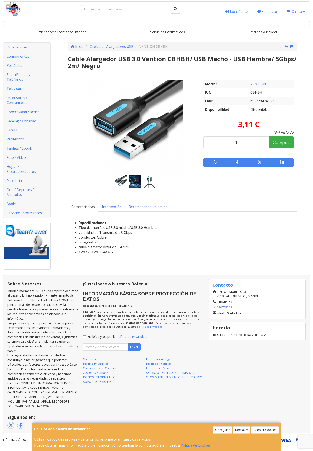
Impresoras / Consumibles (17, 100)
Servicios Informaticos (167, 32)
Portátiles (14, 65)
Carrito (297, 12)
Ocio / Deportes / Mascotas (20, 192)
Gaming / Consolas (22, 121)
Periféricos (15, 139)
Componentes (18, 56)
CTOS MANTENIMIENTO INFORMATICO (174, 377)
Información (112, 206)
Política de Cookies (196, 445)
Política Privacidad (95, 364)
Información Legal (158, 359)
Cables (12, 130)
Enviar (134, 347)
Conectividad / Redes (23, 111)
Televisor (14, 88)
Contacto (269, 12)
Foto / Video (16, 157)
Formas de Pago (157, 368)
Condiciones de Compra (99, 368)
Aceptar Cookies (265, 430)
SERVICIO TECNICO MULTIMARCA (170, 373)
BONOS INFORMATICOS (100, 377)
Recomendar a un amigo (148, 206)
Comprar (281, 142)
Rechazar (241, 430)
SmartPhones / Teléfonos (18, 77)
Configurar (222, 430)
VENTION (258, 83)
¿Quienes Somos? (95, 373)
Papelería (14, 180)
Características (83, 206)
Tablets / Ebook (19, 148)
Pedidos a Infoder (263, 32)
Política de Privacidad (149, 326)
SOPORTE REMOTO (97, 382)
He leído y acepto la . (117, 337)
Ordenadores (17, 47)
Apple (11, 203)
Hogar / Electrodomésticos (21, 169)
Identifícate (238, 12)
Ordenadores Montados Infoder (61, 32)
